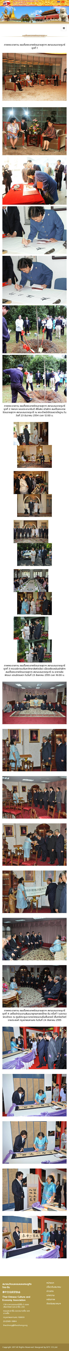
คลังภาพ (51, 1299)
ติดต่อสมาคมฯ (54, 1303)
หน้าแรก (50, 1283)
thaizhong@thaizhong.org (15, 1325)
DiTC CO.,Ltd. (52, 1347)
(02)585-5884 (10, 1321)
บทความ (51, 1295)
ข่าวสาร (50, 1291)
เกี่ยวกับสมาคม (54, 1287)
